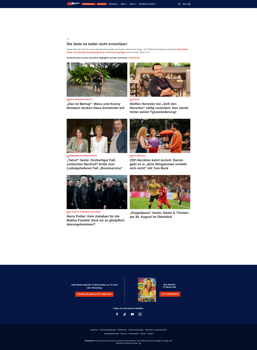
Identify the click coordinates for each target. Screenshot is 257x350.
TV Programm (88, 4)
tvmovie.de (134, 57)
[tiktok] (125, 314)
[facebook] (117, 314)
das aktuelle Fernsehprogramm (89, 52)
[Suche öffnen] (179, 4)
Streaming (113, 4)
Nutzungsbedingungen (108, 330)
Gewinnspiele (134, 334)
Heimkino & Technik (146, 4)
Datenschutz (122, 330)
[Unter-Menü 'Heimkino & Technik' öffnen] (155, 4)
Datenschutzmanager (136, 330)
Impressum (94, 330)
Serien (132, 4)
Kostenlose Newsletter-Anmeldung (94, 294)
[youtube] (132, 314)
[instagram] (140, 314)
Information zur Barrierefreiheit (156, 330)
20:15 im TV (101, 4)
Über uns (124, 334)
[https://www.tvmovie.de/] (73, 4)
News (123, 4)
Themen (143, 334)
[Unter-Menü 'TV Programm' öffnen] (94, 4)
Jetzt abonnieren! (169, 294)
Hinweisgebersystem (111, 334)
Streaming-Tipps (117, 52)
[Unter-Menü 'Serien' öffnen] (136, 4)
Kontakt (150, 334)
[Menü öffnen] (189, 4)
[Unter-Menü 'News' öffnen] (126, 4)
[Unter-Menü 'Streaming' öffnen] (118, 4)
